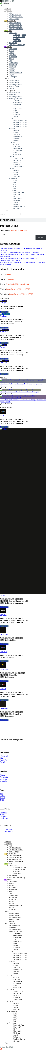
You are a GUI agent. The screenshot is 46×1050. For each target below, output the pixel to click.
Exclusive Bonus (19, 37)
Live (10, 13)
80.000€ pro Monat (20, 124)
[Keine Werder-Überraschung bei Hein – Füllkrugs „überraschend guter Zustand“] (23, 398)
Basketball (12, 55)
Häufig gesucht (9, 91)
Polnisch (16, 140)
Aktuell (11, 89)
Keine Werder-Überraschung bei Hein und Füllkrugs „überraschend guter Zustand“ (18, 259)
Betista (2, 347)
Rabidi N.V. (17, 164)
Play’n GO (17, 194)
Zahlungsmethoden (15, 98)
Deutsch (16, 130)
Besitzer (12, 156)
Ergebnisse (8, 11)
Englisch (16, 132)
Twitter (2, 815)
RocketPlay (4, 669)
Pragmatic (3, 781)
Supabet (3, 689)
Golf (10, 61)
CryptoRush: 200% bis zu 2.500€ (17, 284)
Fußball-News (14, 83)
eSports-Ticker (14, 87)
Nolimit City (17, 198)
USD (15, 182)
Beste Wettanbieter (15, 25)
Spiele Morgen (14, 19)
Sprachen (12, 128)
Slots (6, 210)
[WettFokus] (4, 3)
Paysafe (2, 762)
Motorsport (13, 57)
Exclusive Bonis (14, 93)
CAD (15, 186)
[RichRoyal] (3, 632)
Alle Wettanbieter (15, 23)
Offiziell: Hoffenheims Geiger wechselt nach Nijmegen (19, 252)
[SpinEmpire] (5, 314)
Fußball (11, 53)
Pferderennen (13, 63)
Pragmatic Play (18, 192)
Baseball (12, 69)
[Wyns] (3, 413)
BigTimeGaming (19, 206)
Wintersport (13, 77)
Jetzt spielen (4, 312)
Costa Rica (17, 154)
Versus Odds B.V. (19, 166)
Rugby (11, 75)
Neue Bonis (13, 43)
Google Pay (17, 102)
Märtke (9, 47)
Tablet (15, 174)
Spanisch (16, 134)
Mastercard (17, 104)
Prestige (3, 302)
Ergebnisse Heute (15, 15)
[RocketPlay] (3, 667)
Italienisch (17, 138)
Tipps (2, 800)
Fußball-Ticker (14, 81)
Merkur (2, 775)
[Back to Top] (1, 1049)
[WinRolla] (3, 650)
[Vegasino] (3, 613)
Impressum (8, 829)
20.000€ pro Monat (20, 126)
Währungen (13, 178)
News (6, 79)
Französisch (17, 136)
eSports (11, 51)
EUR (15, 180)
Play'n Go (3, 779)
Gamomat (16, 208)
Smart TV (16, 176)
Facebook (3, 813)
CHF (15, 184)
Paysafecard (17, 108)
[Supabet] (3, 687)
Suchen (2, 234)
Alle (1, 794)
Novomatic (4, 777)
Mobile (15, 172)
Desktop (16, 170)
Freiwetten (17, 41)
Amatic (16, 202)
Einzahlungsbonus (19, 35)
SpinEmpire (4, 316)
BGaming (16, 204)
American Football (15, 73)
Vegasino (3, 615)
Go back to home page (19, 230)
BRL (15, 188)
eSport (2, 798)
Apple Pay (17, 100)
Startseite (7, 9)
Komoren (16, 146)
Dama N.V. (17, 160)
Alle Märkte (13, 49)
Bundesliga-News (15, 85)
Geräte (11, 168)
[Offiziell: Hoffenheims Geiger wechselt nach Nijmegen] (20, 390)
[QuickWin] (4, 361)
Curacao (16, 144)
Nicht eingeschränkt (20, 120)
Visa (15, 106)
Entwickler (13, 190)
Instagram (3, 817)
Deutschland (17, 148)
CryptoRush (10, 279)
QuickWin (3, 363)
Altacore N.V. (18, 158)
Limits (11, 118)
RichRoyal (4, 634)
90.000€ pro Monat (20, 122)
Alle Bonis (13, 33)
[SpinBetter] (4, 330)
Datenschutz (8, 831)
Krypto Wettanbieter (16, 29)
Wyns (2, 415)
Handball (12, 71)
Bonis (10, 31)
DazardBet (4, 708)
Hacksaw (16, 200)
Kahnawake (17, 150)
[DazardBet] (3, 706)
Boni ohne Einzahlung (17, 45)
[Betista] (3, 345)
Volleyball (12, 67)
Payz (15, 110)
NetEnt (15, 196)
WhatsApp (4, 819)
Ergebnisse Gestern (16, 17)
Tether (15, 116)
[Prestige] (3, 300)
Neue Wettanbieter (15, 27)
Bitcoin (16, 112)
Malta (15, 152)
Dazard (8, 274)
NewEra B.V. (18, 162)
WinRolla (3, 652)
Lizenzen (12, 142)
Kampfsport (13, 65)
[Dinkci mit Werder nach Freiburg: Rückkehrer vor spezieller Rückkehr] (23, 382)
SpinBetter (3, 331)
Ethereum (16, 114)
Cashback (16, 39)
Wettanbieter (11, 21)
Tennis (11, 59)
